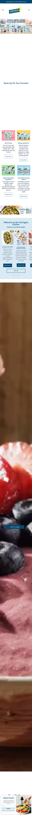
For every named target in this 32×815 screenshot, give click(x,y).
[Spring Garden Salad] (7, 237)
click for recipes (15, 527)
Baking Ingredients (23, 143)
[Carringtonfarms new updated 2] (16, 26)
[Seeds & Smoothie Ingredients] (8, 170)
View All (16, 271)
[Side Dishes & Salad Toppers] (23, 170)
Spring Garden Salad (7, 247)
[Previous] (14, 275)
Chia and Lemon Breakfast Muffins (21, 247)
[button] (28, 9)
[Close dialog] (30, 796)
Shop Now (8, 156)
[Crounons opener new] (16, 210)
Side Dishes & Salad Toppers (23, 178)
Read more (7, 265)
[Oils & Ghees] (8, 135)
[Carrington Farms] (16, 9)
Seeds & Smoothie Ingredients (8, 178)
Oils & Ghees (8, 143)
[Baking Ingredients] (23, 135)
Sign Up (8, 808)
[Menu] (3, 9)
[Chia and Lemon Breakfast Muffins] (21, 238)
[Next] (18, 275)
